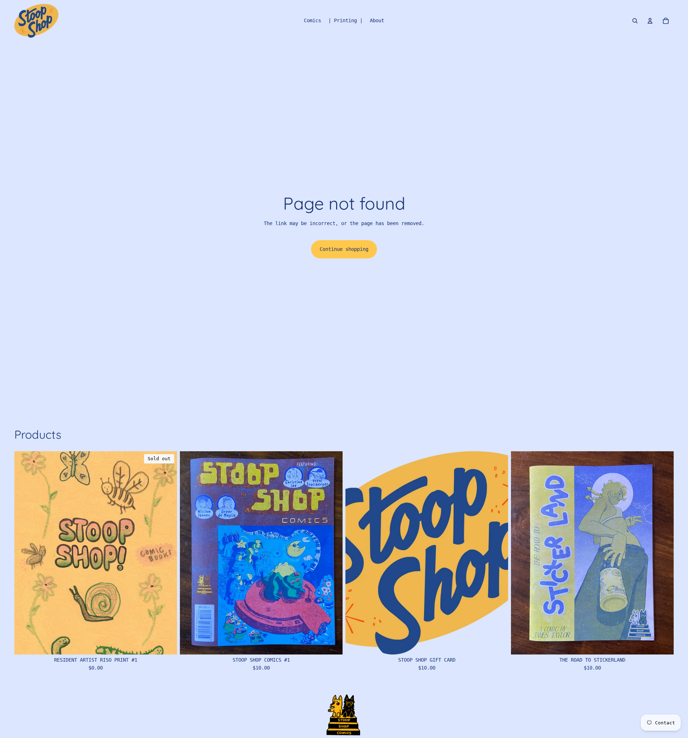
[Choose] (331, 643)
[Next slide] (332, 553)
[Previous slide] (190, 553)
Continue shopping (344, 249)
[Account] (650, 21)
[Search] (635, 21)
